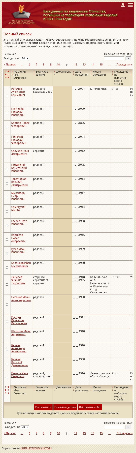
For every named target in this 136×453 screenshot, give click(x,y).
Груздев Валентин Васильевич (19, 320)
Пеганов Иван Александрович (21, 298)
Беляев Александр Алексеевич (18, 348)
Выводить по (12, 58)
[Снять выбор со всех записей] (6, 74)
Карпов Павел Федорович (20, 124)
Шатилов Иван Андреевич (21, 332)
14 (92, 64)
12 (75, 64)
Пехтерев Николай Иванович (17, 112)
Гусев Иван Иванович (18, 250)
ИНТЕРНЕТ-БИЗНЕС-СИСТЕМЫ (36, 448)
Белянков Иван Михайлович (21, 264)
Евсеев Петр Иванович (19, 222)
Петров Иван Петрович (19, 374)
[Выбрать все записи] (6, 71)
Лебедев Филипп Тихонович (18, 280)
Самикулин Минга (18, 208)
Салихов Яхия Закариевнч (20, 152)
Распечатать (43, 407)
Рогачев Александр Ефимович (18, 92)
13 (84, 64)
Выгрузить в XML (90, 407)
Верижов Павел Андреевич (18, 238)
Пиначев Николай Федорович (18, 140)
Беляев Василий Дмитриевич (19, 362)
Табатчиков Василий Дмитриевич (19, 182)
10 (58, 64)
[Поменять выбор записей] (6, 77)
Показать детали (65, 407)
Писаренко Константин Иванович (19, 168)
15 (101, 64)
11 (67, 65)
